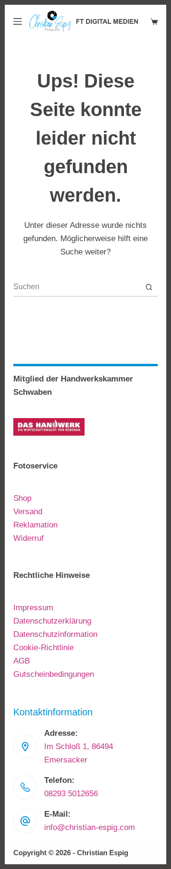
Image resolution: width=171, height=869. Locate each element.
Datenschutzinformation (55, 634)
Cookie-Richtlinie (43, 647)
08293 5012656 (71, 793)
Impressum (33, 607)
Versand (27, 511)
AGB (21, 660)
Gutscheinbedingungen (53, 674)
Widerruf (28, 538)
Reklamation (35, 524)
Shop (22, 498)
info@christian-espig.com (89, 827)
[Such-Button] (149, 287)
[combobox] (76, 286)
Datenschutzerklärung (52, 620)
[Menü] (17, 21)
